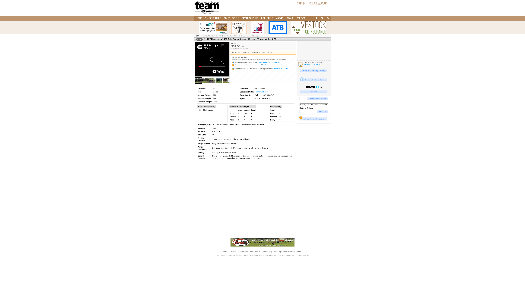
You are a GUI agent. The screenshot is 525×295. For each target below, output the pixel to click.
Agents (279, 18)
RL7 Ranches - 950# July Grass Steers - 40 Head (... (241, 36)
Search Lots (243, 252)
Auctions (232, 252)
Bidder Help (267, 18)
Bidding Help (267, 252)
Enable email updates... (262, 69)
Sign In (301, 3)
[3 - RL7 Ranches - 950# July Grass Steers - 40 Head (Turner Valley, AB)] (205, 83)
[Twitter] (322, 18)
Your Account (255, 252)
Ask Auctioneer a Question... (314, 119)
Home (199, 18)
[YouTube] (327, 18)
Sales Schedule (213, 18)
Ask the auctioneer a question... (260, 65)
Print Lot (314, 91)
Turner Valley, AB (262, 92)
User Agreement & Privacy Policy (287, 252)
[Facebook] (316, 18)
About (290, 18)
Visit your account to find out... (258, 62)
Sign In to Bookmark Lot (314, 80)
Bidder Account (250, 18)
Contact (301, 18)
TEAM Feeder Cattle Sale (213, 36)
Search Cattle (231, 18)
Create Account (319, 3)
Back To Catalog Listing (313, 71)
